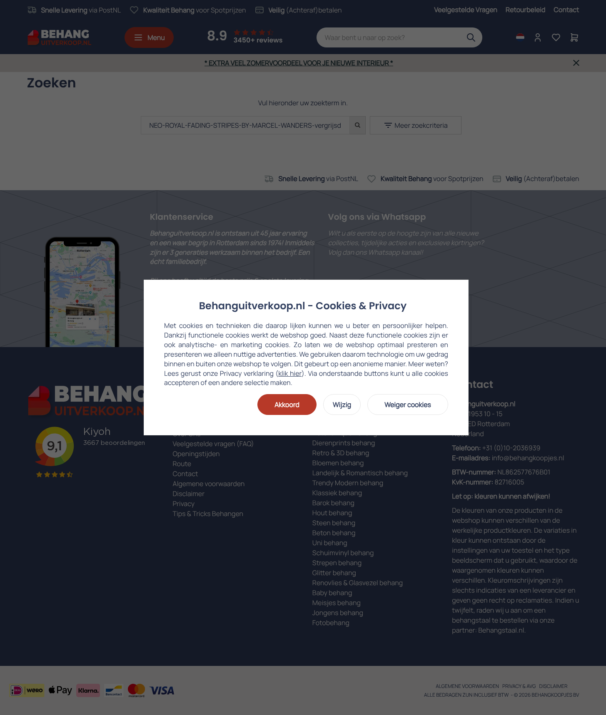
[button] (287, 404)
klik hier (290, 373)
